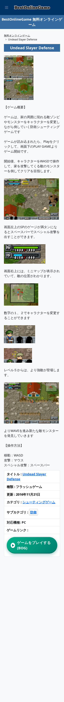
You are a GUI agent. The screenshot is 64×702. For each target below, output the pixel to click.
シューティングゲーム (38, 502)
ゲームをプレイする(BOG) (31, 545)
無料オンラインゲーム (17, 35)
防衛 (33, 512)
